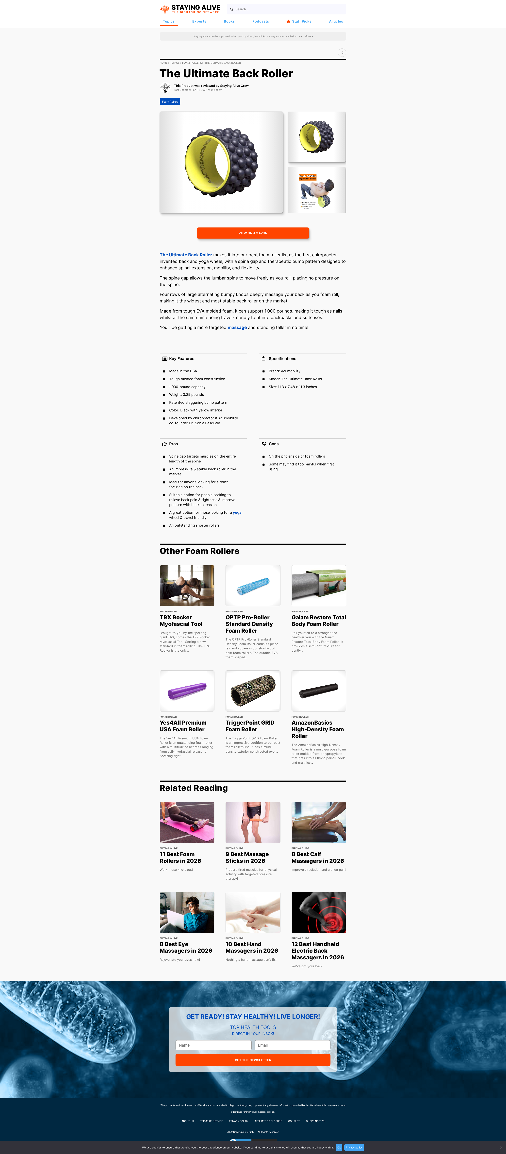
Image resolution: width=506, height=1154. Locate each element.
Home (164, 62)
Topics (169, 21)
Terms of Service (211, 1121)
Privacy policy (354, 1147)
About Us (188, 1121)
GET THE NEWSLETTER (253, 1060)
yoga (237, 512)
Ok (339, 1147)
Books (229, 21)
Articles (336, 21)
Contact (294, 1121)
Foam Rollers (192, 62)
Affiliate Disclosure (268, 1121)
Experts (199, 21)
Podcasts (260, 21)
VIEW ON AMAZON (253, 233)
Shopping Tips (315, 1121)
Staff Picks (302, 21)
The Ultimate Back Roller (186, 254)
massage (237, 327)
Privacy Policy (238, 1121)
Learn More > (305, 36)
